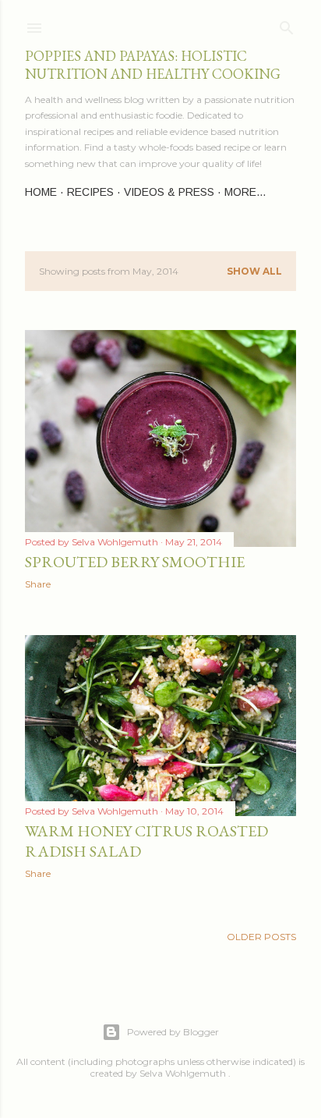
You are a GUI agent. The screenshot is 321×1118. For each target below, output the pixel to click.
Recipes (90, 192)
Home (41, 192)
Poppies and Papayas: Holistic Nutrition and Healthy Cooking (152, 65)
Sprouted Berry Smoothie (135, 562)
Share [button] (38, 584)
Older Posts (261, 936)
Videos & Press (169, 192)
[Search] (286, 24)
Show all (254, 271)
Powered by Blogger (173, 1032)
